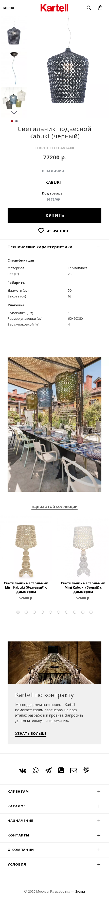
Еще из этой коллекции (54, 507)
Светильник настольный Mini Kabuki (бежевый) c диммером (26, 587)
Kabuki (53, 182)
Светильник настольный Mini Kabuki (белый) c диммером (83, 587)
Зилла (80, 891)
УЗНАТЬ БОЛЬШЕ (30, 733)
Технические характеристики (40, 246)
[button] (14, 20)
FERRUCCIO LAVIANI (54, 147)
